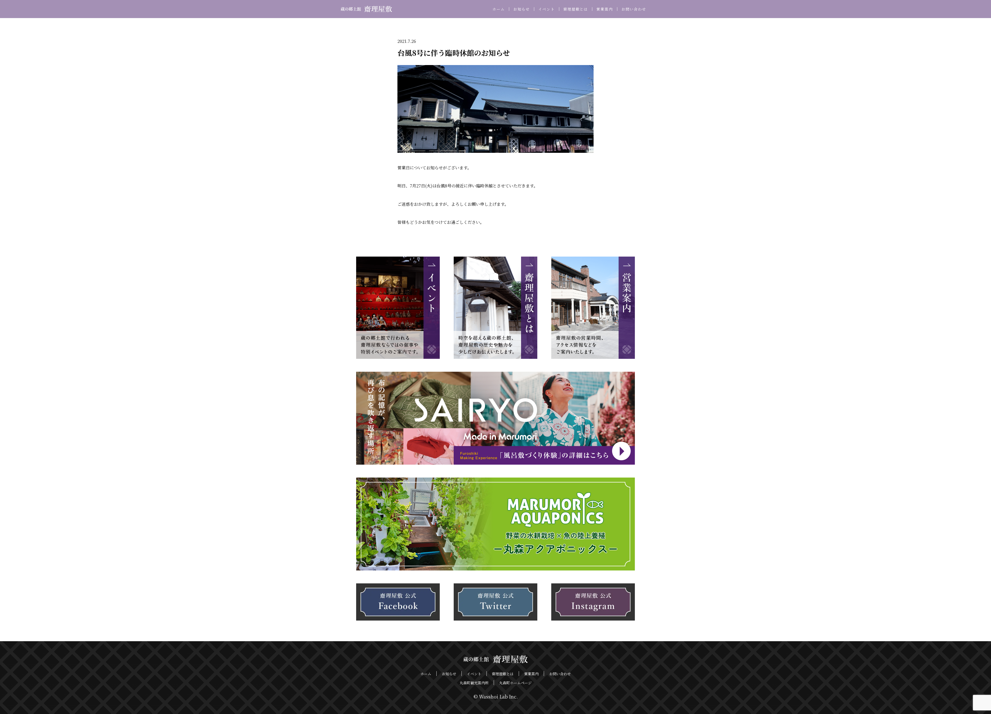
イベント (546, 9)
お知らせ (521, 9)
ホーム (498, 9)
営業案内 (604, 9)
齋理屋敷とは (575, 9)
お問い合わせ (633, 9)
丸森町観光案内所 (474, 683)
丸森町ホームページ (515, 683)
